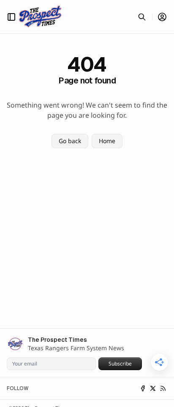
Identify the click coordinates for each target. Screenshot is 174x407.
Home (107, 141)
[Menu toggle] (11, 17)
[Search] (142, 17)
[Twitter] (153, 388)
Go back (70, 141)
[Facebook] (143, 388)
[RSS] (163, 388)
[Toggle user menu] (162, 17)
